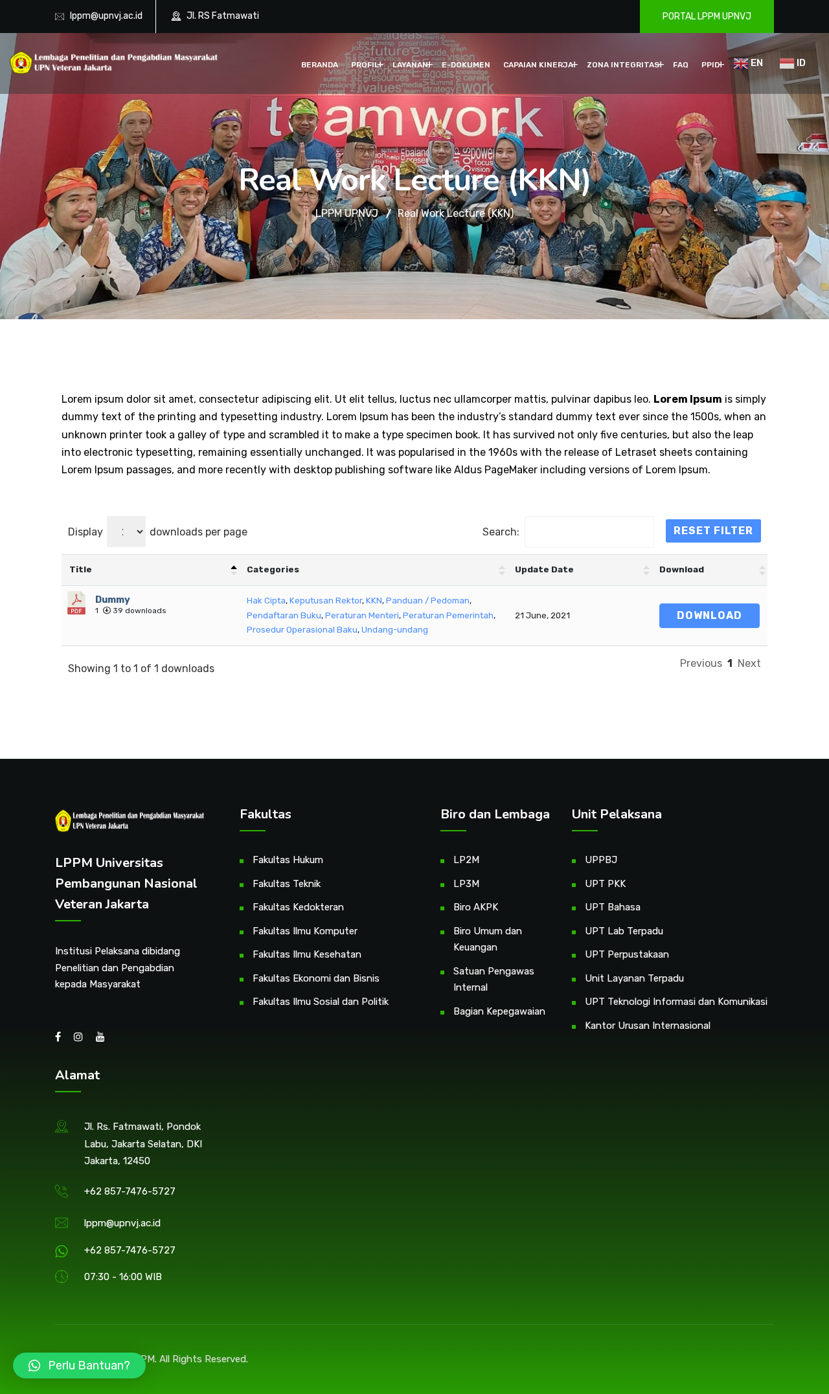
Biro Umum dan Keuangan (487, 939)
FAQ (680, 64)
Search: (501, 532)
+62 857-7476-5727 (130, 1191)
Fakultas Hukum (288, 860)
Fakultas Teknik (287, 884)
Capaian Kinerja (538, 64)
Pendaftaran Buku (284, 615)
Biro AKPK (475, 907)
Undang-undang (394, 630)
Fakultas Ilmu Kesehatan (307, 954)
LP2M (466, 860)
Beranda (319, 64)
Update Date (544, 569)
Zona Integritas (623, 64)
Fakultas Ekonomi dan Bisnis (316, 978)
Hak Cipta (266, 600)
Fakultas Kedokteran (298, 907)
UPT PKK (605, 884)
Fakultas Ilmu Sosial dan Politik (321, 1001)
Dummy (112, 599)
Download (681, 569)
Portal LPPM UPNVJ (707, 16)
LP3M (466, 884)
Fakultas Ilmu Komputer (305, 931)
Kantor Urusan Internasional (647, 1025)
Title (80, 569)
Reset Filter (713, 530)
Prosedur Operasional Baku (302, 630)
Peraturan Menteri (362, 615)
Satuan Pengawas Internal (493, 979)
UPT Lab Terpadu (624, 931)
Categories (273, 569)
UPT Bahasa (613, 907)
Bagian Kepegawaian (499, 1011)
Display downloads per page (157, 532)
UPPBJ (601, 860)
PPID (710, 64)
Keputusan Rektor (326, 600)
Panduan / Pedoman (428, 600)
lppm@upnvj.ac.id (106, 15)
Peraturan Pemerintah (448, 615)
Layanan (410, 64)
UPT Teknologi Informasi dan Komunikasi (676, 1001)
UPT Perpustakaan (627, 954)
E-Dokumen (466, 64)
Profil (365, 64)
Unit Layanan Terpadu (634, 978)
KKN (374, 600)
